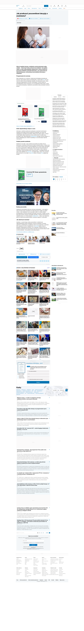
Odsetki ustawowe (53, 573)
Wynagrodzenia (55, 153)
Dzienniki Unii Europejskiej (37, 572)
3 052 (47, 532)
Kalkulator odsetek (44, 572)
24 (53, 179)
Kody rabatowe (61, 571)
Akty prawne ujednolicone (37, 573)
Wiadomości (18, 389)
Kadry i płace (18, 573)
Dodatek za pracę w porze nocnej (58, 164)
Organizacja (18, 569)
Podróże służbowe (53, 572)
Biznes (29, 8)
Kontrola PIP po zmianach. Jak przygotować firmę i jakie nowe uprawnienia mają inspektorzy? (59, 106)
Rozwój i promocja (18, 572)
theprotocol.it (61, 574)
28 (61, 179)
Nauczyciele (26, 571)
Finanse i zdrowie (44, 564)
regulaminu (33, 542)
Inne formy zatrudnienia (20, 393)
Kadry (25, 8)
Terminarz (56, 176)
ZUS (25, 393)
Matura (26, 574)
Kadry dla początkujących (40, 393)
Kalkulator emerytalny (56, 146)
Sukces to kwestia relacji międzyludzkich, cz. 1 (25, 126)
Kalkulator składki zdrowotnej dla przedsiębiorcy (58, 142)
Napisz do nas (34, 254)
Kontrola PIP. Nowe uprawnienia (36, 172)
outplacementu (35, 215)
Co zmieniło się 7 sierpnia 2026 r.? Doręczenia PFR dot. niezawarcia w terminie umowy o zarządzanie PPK (59, 111)
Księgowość (21, 8)
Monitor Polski (35, 570)
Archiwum (60, 570)
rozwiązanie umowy (20, 251)
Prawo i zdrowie (35, 565)
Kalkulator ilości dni (44, 570)
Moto (50, 8)
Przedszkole (26, 569)
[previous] (37, 532)
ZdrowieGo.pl (61, 569)
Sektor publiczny (34, 8)
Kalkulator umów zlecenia (57, 137)
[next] (49, 532)
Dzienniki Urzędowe (36, 571)
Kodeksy (34, 574)
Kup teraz (27, 121)
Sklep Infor (34, 564)
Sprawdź (29, 175)
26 (57, 179)
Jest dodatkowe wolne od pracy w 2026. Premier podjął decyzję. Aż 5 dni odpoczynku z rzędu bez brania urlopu (59, 114)
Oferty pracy (18, 394)
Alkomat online (55, 147)
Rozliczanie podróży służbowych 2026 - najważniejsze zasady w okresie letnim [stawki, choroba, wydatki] (59, 124)
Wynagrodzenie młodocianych (57, 165)
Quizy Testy (54, 172)
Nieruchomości (54, 8)
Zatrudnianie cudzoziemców (57, 265)
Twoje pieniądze (44, 8)
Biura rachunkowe (53, 557)
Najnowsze (59, 96)
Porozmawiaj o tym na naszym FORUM (24, 183)
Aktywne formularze (58, 149)
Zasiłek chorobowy (56, 168)
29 (63, 179)
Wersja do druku (22, 254)
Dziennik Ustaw (35, 569)
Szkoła (26, 570)
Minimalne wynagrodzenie (54, 570)
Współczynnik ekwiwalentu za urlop (58, 161)
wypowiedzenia (34, 136)
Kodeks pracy (23, 389)
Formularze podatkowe (62, 573)
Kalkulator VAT (44, 571)
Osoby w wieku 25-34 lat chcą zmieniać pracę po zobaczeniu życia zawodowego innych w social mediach (59, 101)
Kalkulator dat (55, 133)
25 (55, 179)
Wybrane (64, 96)
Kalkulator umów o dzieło (57, 138)
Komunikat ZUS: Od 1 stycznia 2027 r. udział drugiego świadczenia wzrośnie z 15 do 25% (59, 104)
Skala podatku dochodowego (55, 574)
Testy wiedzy (26, 576)
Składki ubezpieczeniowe (54, 571)
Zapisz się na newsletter (46, 254)
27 (59, 179)
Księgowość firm (19, 557)
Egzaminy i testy (27, 572)
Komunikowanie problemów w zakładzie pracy (25, 231)
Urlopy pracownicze (56, 154)
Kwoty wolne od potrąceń (57, 160)
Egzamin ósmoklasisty (28, 575)
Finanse (17, 570)
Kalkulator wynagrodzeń (56, 134)
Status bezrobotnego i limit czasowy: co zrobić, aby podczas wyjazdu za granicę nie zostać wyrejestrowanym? (59, 109)
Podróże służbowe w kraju (54, 569)
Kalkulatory (56, 130)
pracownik (29, 151)
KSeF (64, 8)
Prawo (40, 8)
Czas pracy (54, 150)
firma (44, 79)
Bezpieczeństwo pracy (30, 393)
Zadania (17, 571)
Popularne (55, 96)
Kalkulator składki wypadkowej (57, 143)
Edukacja (60, 8)
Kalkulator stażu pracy (45, 573)
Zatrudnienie (29, 389)
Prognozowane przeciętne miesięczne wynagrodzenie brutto (59, 170)
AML (51, 564)
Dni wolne (54, 210)
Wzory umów (61, 572)
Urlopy (33, 389)
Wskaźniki (56, 157)
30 (65, 179)
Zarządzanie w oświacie (28, 573)
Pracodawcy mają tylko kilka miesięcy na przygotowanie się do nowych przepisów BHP (59, 99)
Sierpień (61, 176)
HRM (25, 564)
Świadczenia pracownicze (39, 389)
